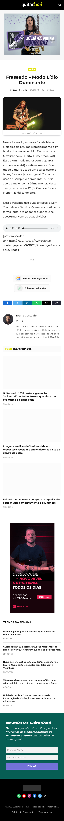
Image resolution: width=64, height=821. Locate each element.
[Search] (59, 5)
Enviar (32, 766)
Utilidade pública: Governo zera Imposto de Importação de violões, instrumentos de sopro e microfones (29, 698)
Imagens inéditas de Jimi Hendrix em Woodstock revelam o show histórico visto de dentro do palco (31, 449)
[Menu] (5, 5)
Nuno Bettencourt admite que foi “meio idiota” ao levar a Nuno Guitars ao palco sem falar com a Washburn (30, 665)
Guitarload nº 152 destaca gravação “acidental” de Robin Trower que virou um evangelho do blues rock (29, 396)
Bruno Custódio (20, 90)
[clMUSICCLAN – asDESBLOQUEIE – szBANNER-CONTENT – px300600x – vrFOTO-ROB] (32, 612)
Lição (32, 69)
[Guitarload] (32, 5)
